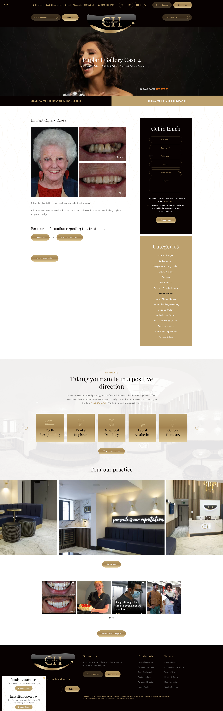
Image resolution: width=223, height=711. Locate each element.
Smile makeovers (165, 326)
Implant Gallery (111, 66)
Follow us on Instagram (111, 633)
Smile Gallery (94, 66)
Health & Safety (171, 677)
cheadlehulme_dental (59, 583)
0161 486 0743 (107, 5)
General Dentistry (145, 662)
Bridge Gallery (166, 260)
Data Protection (171, 682)
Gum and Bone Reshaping (166, 288)
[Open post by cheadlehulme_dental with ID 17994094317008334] (94, 598)
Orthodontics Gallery (166, 315)
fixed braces (166, 282)
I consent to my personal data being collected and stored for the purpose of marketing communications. (167, 208)
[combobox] (152, 156)
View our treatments (111, 451)
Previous (26, 428)
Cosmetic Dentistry (146, 667)
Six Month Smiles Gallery (165, 320)
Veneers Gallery (165, 336)
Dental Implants (144, 677)
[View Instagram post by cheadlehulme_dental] (73, 611)
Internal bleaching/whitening (166, 304)
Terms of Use (169, 672)
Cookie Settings (171, 686)
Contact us (40, 237)
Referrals (70, 17)
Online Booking (162, 5)
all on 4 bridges (165, 255)
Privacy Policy (168, 201)
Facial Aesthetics (145, 686)
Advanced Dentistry (146, 682)
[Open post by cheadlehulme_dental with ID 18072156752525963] (164, 598)
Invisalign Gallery (166, 309)
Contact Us (182, 5)
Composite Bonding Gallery (166, 266)
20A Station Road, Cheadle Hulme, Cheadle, (64, 5)
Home (81, 66)
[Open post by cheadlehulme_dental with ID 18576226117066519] (59, 598)
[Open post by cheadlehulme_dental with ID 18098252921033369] (129, 598)
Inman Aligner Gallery (166, 299)
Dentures (166, 277)
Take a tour (111, 564)
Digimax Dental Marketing (161, 696)
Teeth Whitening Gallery (166, 331)
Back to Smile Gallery (45, 258)
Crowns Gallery (166, 271)
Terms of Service (126, 699)
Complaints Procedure (174, 667)
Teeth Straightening (146, 672)
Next (197, 428)
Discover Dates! (23, 688)
